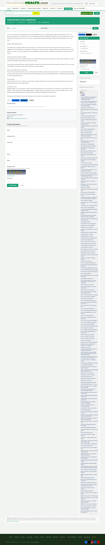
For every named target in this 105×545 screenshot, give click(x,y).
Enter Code (82, 66)
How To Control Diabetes (86, 273)
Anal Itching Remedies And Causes (88, 117)
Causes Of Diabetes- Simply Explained (88, 172)
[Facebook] (86, 542)
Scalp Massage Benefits (86, 409)
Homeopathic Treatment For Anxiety (88, 252)
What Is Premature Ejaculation (87, 490)
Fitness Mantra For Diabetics (87, 200)
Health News (48, 537)
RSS (95, 537)
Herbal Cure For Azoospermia (87, 227)
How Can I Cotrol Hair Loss (86, 261)
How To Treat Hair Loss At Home (87, 336)
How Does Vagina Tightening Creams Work (89, 269)
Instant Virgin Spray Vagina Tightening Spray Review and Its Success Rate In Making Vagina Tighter (88, 353)
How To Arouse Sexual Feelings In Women (89, 271)
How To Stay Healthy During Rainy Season (89, 325)
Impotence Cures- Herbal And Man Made (89, 342)
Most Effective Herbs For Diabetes (88, 374)
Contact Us (62, 537)
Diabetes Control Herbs (85, 187)
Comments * (10, 142)
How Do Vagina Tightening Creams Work (89, 267)
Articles (52, 8)
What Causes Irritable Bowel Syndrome (89, 482)
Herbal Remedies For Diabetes (87, 234)
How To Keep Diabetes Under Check (88, 300)
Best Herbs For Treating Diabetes (87, 144)
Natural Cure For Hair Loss (86, 380)
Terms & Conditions (71, 537)
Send (86, 72)
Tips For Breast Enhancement (87, 445)
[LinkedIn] (95, 542)
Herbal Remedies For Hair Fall (87, 236)
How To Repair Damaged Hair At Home (88, 322)
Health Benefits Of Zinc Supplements (88, 223)
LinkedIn (25, 100)
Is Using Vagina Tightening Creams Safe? (89, 362)
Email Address (83, 46)
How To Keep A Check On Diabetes (88, 296)
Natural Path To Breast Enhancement (88, 382)
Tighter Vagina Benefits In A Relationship (89, 443)
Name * (8, 130)
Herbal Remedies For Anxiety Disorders (89, 232)
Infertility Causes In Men (86, 347)
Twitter (89, 34)
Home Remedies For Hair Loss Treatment (89, 249)
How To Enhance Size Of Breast (87, 284)
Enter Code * (10, 178)
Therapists (15, 8)
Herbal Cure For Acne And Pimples (88, 225)
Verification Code (11, 166)
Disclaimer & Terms (32, 22)
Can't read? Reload (11, 175)
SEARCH (36, 13)
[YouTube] (98, 542)
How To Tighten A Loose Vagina (87, 327)
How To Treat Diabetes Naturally (87, 334)
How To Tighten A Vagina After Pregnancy (89, 329)
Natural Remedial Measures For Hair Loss (89, 384)
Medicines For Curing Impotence (87, 372)
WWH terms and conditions (13, 521)
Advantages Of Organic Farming (87, 107)
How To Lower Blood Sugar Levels (88, 308)
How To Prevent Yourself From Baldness (89, 320)
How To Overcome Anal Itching (87, 315)
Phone (8, 160)
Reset (22, 185)
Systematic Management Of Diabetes (88, 427)
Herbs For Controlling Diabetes (87, 239)
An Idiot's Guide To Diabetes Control (88, 115)
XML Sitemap (87, 537)
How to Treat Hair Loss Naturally (87, 338)
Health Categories (79, 8)
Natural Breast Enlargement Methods (88, 378)
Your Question (83, 51)
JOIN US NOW (68, 8)
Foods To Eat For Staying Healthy (87, 207)
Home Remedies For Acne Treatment (88, 243)
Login (96, 13)
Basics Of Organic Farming (86, 130)
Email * (8, 154)
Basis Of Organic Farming (86, 132)
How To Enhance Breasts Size (87, 278)
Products (45, 8)
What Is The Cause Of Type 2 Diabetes (89, 504)
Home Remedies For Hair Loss (87, 247)
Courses (23, 8)
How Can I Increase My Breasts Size (88, 262)
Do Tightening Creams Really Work (88, 192)
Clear (96, 72)
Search (95, 28)
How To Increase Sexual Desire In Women (89, 294)
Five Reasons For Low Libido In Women (89, 205)
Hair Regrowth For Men (85, 221)
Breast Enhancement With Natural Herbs (89, 157)
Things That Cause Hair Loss (87, 432)
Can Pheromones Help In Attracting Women (89, 164)
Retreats (60, 8)
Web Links (55, 537)
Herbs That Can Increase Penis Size (88, 241)
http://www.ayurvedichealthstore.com (18, 118)
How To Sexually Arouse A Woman (88, 324)
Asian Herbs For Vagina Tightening (88, 129)
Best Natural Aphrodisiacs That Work (88, 145)
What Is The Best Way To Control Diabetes (89, 495)
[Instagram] (92, 542)
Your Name (82, 41)
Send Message (12, 185)
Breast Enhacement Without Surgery (88, 150)
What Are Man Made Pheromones (87, 477)
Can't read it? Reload (84, 64)
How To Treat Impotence (86, 340)
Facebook (16, 100)
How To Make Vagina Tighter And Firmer (89, 310)
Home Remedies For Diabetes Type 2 (88, 245)
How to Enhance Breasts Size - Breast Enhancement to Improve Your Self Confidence (88, 281)
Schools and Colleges (34, 8)
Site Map (80, 537)
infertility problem (45, 22)
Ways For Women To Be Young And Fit (88, 469)
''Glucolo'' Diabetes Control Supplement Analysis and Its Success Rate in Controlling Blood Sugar (88, 98)
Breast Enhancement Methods (87, 152)
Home (8, 8)
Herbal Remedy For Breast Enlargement (89, 237)
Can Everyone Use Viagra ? (86, 162)
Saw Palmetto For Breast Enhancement (89, 408)
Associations (29, 537)
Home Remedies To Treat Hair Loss (88, 250)
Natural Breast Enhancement (86, 376)
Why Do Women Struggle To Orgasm (88, 505)
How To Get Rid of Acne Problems (87, 289)
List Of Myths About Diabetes (87, 364)
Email (32, 100)
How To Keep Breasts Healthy (87, 298)
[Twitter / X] (89, 542)
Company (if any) (11, 136)
